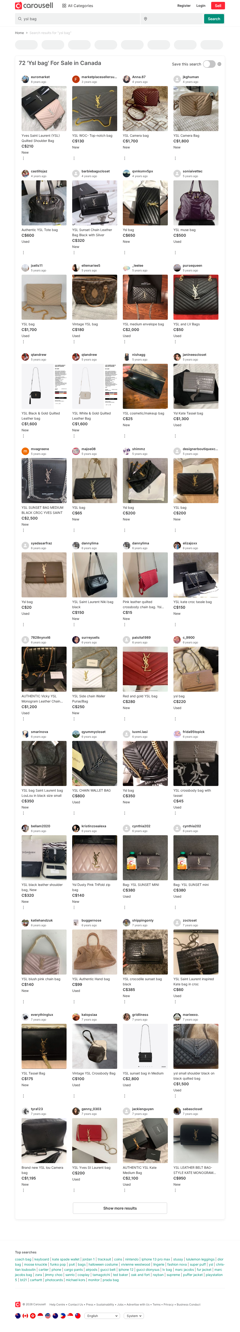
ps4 (72, 1264)
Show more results (120, 1208)
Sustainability (105, 1304)
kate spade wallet (65, 1259)
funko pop (58, 1264)
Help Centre (57, 1304)
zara (38, 1275)
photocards (54, 1280)
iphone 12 (126, 1269)
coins (118, 1259)
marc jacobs (184, 1269)
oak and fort (140, 1275)
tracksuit (104, 1259)
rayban (158, 1275)
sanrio (70, 1275)
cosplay (84, 1275)
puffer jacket (193, 1275)
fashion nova (177, 1264)
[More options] (23, 158)
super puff (198, 1264)
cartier (44, 1269)
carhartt (36, 1280)
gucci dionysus (147, 1269)
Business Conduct (188, 1304)
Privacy (169, 1304)
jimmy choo (53, 1275)
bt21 (23, 1280)
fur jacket (204, 1269)
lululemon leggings (200, 1259)
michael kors (75, 1280)
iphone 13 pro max (156, 1259)
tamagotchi (101, 1275)
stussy (178, 1259)
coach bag (23, 1259)
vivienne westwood (135, 1264)
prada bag (111, 1280)
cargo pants (73, 1269)
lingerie (158, 1264)
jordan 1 (88, 1259)
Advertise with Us (138, 1304)
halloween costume (103, 1264)
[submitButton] (214, 18)
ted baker (120, 1275)
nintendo (132, 1259)
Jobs (120, 1304)
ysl (211, 1264)
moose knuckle (35, 1264)
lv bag (167, 1269)
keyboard (41, 1259)
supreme (173, 1275)
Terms (157, 1304)
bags (82, 1264)
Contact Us (75, 1304)
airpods (91, 1269)
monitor (94, 1280)
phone (56, 1269)
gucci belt (108, 1269)
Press (89, 1304)
